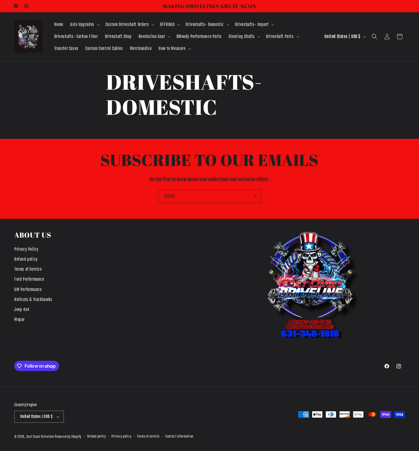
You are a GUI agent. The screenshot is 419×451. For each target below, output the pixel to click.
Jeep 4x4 (21, 309)
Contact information (179, 436)
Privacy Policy (26, 249)
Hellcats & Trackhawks (33, 299)
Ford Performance (29, 279)
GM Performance (28, 289)
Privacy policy (121, 436)
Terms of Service (28, 269)
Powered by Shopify (68, 437)
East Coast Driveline (41, 437)
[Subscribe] (254, 196)
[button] (84, 25)
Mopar (19, 319)
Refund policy (26, 259)
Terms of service (148, 436)
